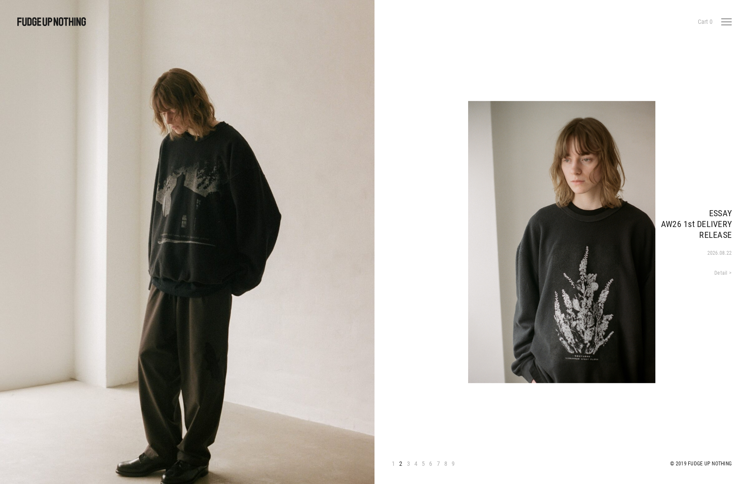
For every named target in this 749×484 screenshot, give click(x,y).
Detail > (723, 273)
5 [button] (423, 464)
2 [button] (400, 464)
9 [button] (453, 464)
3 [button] (408, 464)
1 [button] (393, 464)
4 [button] (415, 464)
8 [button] (445, 464)
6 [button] (430, 464)
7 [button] (438, 464)
